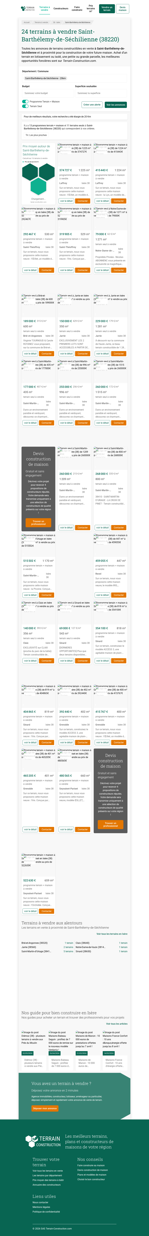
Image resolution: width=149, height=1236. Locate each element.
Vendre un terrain (107, 9)
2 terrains (68, 947)
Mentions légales (41, 1207)
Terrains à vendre (44, 8)
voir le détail (66, 201)
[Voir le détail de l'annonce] (74, 174)
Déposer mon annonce (45, 1108)
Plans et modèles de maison (91, 1174)
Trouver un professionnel (38, 522)
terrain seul (36, 106)
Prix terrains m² (91, 8)
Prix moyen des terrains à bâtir (48, 1180)
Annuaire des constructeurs (47, 1184)
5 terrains (68, 951)
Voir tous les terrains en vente (48, 1170)
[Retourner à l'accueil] (47, 1141)
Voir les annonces (116, 104)
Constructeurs (61, 8)
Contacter (83, 201)
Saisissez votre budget (36, 93)
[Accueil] (28, 9)
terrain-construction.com (38, 202)
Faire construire (77, 8)
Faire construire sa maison (91, 1165)
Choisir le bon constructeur (91, 1179)
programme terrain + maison (45, 101)
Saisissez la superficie (89, 93)
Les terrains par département (47, 1175)
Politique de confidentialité (46, 1211)
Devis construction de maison (92, 1170)
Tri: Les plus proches (36, 135)
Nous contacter (40, 1202)
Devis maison (122, 9)
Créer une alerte (92, 104)
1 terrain (69, 943)
